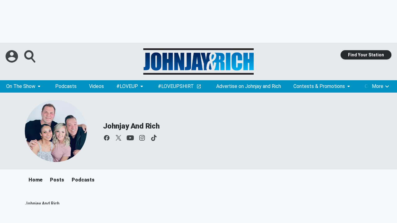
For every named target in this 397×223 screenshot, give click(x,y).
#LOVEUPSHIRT (176, 86)
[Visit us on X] (118, 138)
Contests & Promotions (319, 86)
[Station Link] (198, 61)
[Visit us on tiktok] (154, 138)
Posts (57, 180)
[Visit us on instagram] (142, 138)
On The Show (20, 86)
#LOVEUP (127, 86)
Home (35, 180)
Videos (96, 86)
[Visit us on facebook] (106, 138)
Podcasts (66, 86)
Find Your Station (366, 54)
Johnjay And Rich (131, 126)
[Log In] (12, 56)
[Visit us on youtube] (130, 138)
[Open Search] (30, 56)
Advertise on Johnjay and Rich (248, 86)
